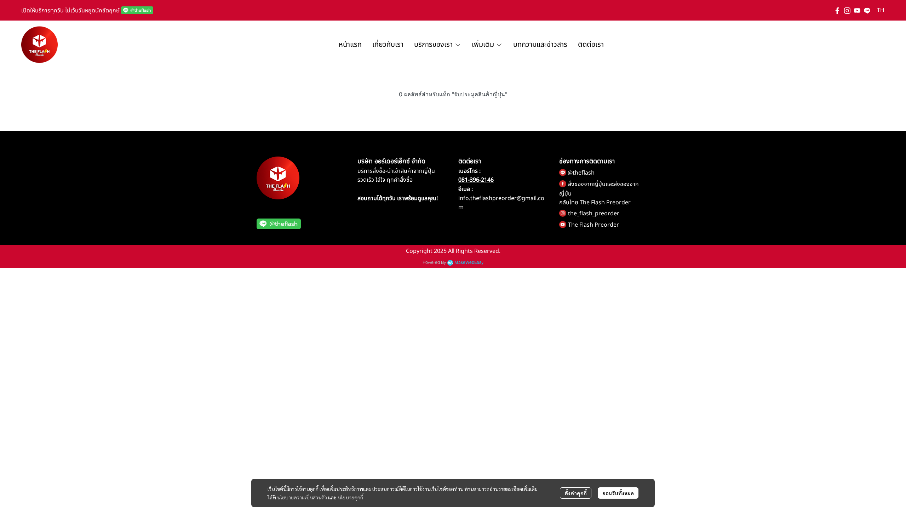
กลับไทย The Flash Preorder (595, 202)
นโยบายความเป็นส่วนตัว (302, 497)
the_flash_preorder (593, 213)
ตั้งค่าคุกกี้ (575, 493)
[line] (867, 10)
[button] (881, 10)
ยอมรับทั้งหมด (618, 493)
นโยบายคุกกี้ (350, 497)
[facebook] (837, 10)
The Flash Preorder (593, 225)
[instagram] (847, 10)
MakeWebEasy (468, 262)
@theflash (581, 173)
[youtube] (857, 10)
